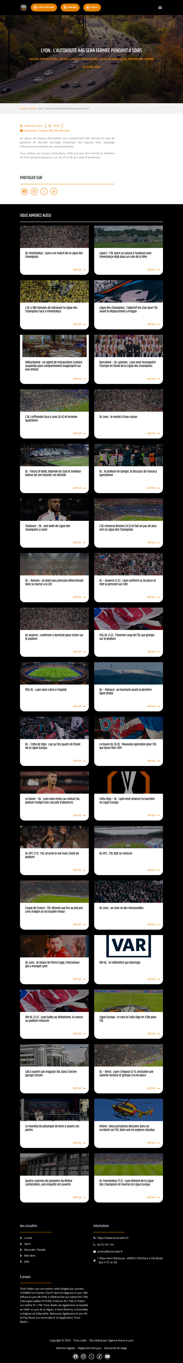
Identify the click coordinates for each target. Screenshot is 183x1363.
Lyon (103, 59)
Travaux (43, 130)
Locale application (43, 59)
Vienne (149, 59)
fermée (59, 130)
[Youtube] (107, 1356)
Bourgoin (135, 59)
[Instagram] (34, 191)
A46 (51, 130)
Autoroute (30, 130)
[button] (160, 8)
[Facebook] (24, 191)
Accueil (23, 108)
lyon (67, 130)
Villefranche (117, 59)
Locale (63, 59)
